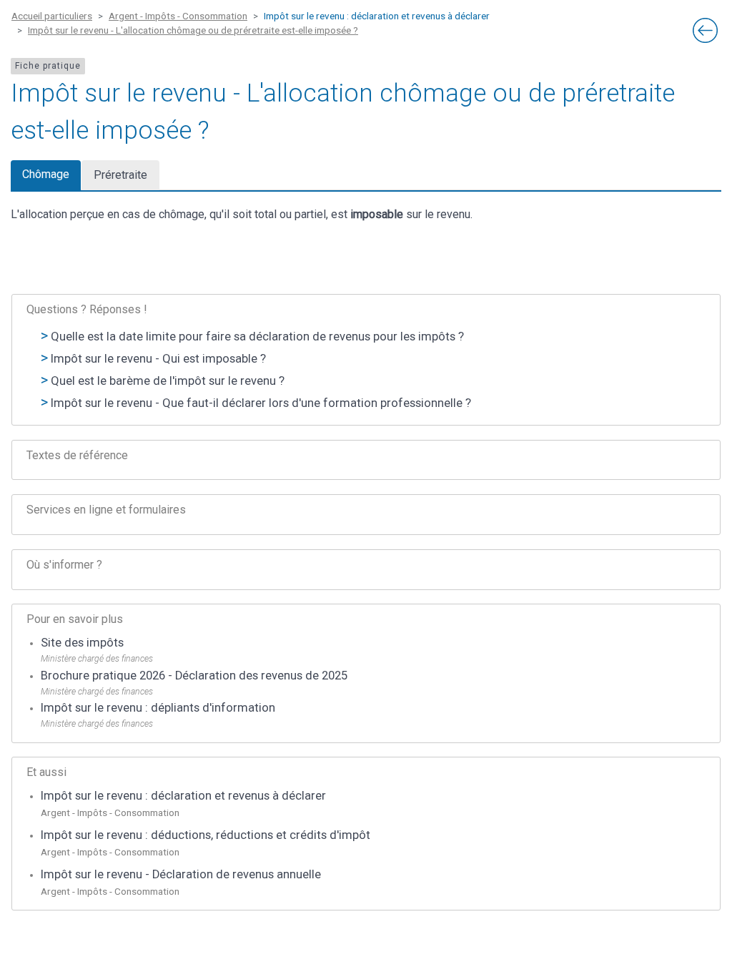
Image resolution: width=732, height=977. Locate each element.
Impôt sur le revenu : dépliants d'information (158, 708)
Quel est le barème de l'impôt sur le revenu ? (168, 381)
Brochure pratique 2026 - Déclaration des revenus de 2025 (194, 675)
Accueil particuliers (51, 15)
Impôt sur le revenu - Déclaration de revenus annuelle (181, 874)
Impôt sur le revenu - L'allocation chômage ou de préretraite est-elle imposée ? (193, 30)
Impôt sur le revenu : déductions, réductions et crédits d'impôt (205, 835)
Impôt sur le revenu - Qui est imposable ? (158, 358)
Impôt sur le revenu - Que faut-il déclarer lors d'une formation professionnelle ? (261, 403)
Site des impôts (82, 642)
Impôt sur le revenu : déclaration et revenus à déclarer (183, 795)
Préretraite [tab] (120, 175)
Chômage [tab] (45, 174)
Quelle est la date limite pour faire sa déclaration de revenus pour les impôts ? (257, 336)
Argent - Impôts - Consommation (178, 15)
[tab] (366, 460)
